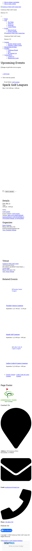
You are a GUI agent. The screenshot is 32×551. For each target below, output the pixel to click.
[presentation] (18, 293)
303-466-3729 (9, 522)
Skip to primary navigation (11, 2)
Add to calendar (10, 191)
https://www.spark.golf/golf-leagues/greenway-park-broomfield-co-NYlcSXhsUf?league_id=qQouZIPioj (13, 216)
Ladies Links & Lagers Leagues (17, 363)
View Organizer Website (9, 230)
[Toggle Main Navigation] (1, 16)
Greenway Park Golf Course (10, 263)
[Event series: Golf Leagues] (26, 308)
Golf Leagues (6, 211)
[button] (5, 20)
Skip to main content (10, 4)
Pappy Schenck (6, 225)
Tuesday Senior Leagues (14, 306)
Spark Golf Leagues (13, 334)
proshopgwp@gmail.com (12, 487)
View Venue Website (8, 271)
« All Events (5, 74)
